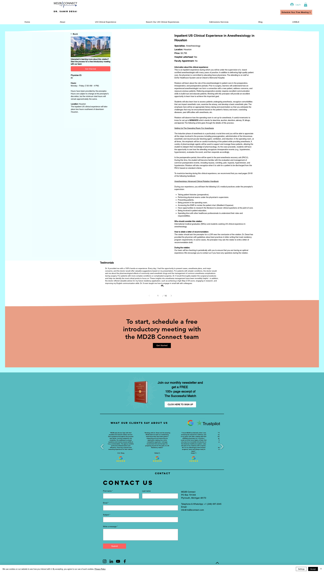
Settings (301, 569)
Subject (106, 515)
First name (108, 491)
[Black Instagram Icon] (104, 561)
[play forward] (222, 446)
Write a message (110, 526)
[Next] (171, 295)
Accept (313, 569)
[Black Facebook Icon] (124, 561)
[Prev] (149, 295)
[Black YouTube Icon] (118, 561)
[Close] (320, 569)
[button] (305, 5)
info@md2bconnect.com (192, 510)
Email (106, 503)
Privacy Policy (100, 569)
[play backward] (102, 446)
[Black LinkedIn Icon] (111, 561)
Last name (146, 491)
